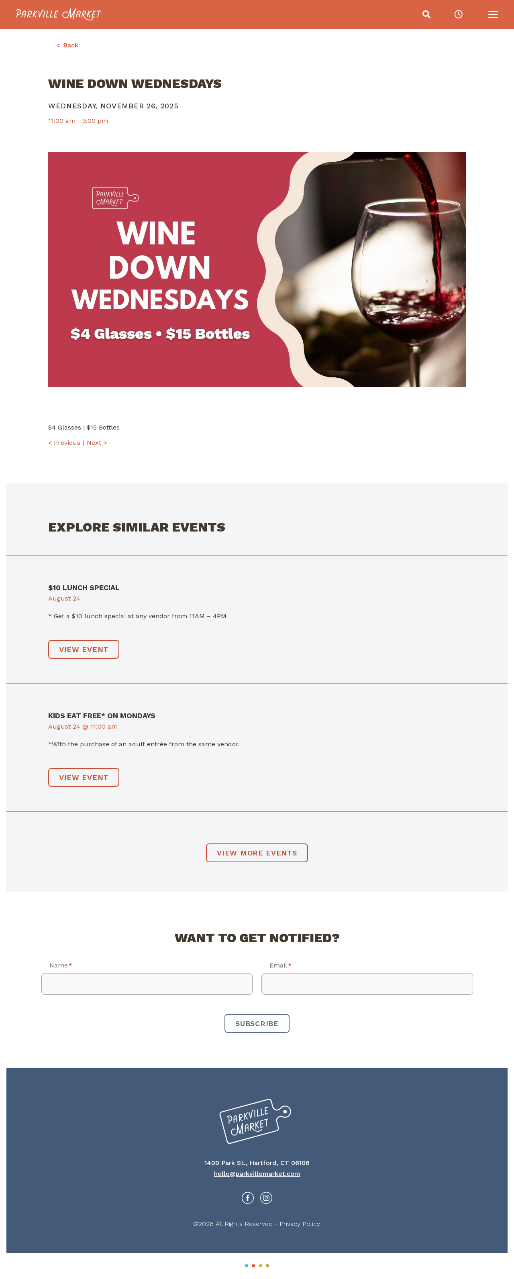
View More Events (257, 853)
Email (280, 965)
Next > (97, 442)
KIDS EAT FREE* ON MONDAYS (101, 715)
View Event (83, 649)
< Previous (64, 442)
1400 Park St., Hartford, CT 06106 (257, 1163)
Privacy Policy (299, 1224)
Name (60, 965)
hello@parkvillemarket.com (257, 1173)
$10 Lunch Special (84, 587)
